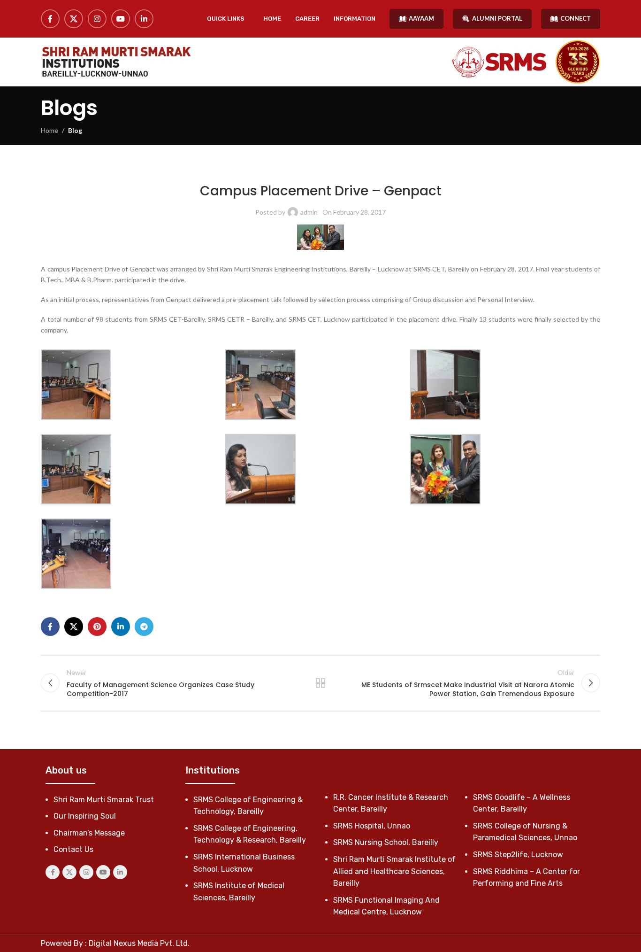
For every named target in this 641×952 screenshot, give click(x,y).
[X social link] (73, 18)
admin (309, 212)
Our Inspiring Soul (84, 816)
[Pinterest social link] (97, 626)
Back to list (321, 682)
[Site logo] (116, 62)
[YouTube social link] (120, 18)
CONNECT (575, 18)
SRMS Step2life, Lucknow (518, 854)
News (284, 169)
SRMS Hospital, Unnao (371, 825)
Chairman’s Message (89, 832)
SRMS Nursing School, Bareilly (385, 842)
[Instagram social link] (97, 18)
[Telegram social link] (144, 626)
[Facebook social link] (50, 18)
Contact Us (73, 849)
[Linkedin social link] (144, 18)
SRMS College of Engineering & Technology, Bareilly (369, 169)
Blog (75, 130)
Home (49, 130)
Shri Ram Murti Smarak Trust (103, 799)
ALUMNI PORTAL (497, 18)
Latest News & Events (244, 169)
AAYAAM (421, 18)
